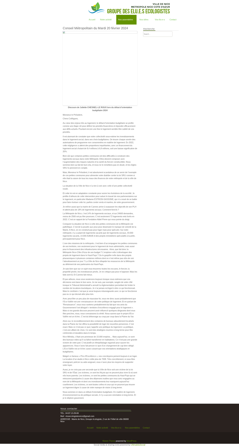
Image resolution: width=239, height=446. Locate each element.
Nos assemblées (125, 20)
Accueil (92, 20)
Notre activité (106, 20)
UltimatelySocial (138, 445)
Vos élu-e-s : (116, 428)
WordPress (131, 441)
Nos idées (143, 20)
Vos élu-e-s (160, 20)
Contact (173, 20)
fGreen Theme (109, 441)
